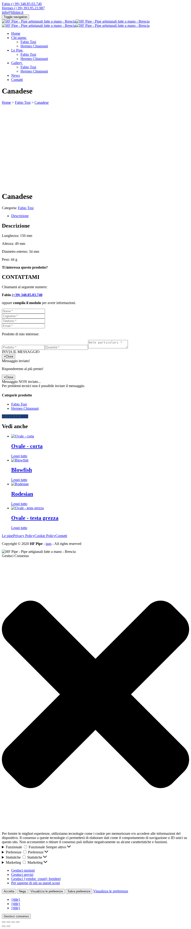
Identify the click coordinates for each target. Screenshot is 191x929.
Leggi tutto (19, 456)
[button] (95, 695)
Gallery (16, 63)
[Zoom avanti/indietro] (4, 922)
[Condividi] (13, 922)
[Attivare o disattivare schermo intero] (8, 922)
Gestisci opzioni (23, 870)
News (15, 75)
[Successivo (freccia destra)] (8, 926)
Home (15, 33)
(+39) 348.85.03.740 (27, 295)
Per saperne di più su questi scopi (35, 883)
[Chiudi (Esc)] (18, 922)
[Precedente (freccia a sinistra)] (4, 926)
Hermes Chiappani (34, 46)
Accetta (9, 891)
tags (48, 544)
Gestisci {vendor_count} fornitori (36, 879)
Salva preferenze (79, 891)
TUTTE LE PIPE (15, 416)
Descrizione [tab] (20, 216)
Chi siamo (18, 38)
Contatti (17, 80)
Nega (22, 891)
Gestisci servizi (22, 875)
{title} (15, 899)
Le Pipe (17, 50)
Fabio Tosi (28, 42)
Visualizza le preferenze (47, 891)
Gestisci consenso (16, 916)
